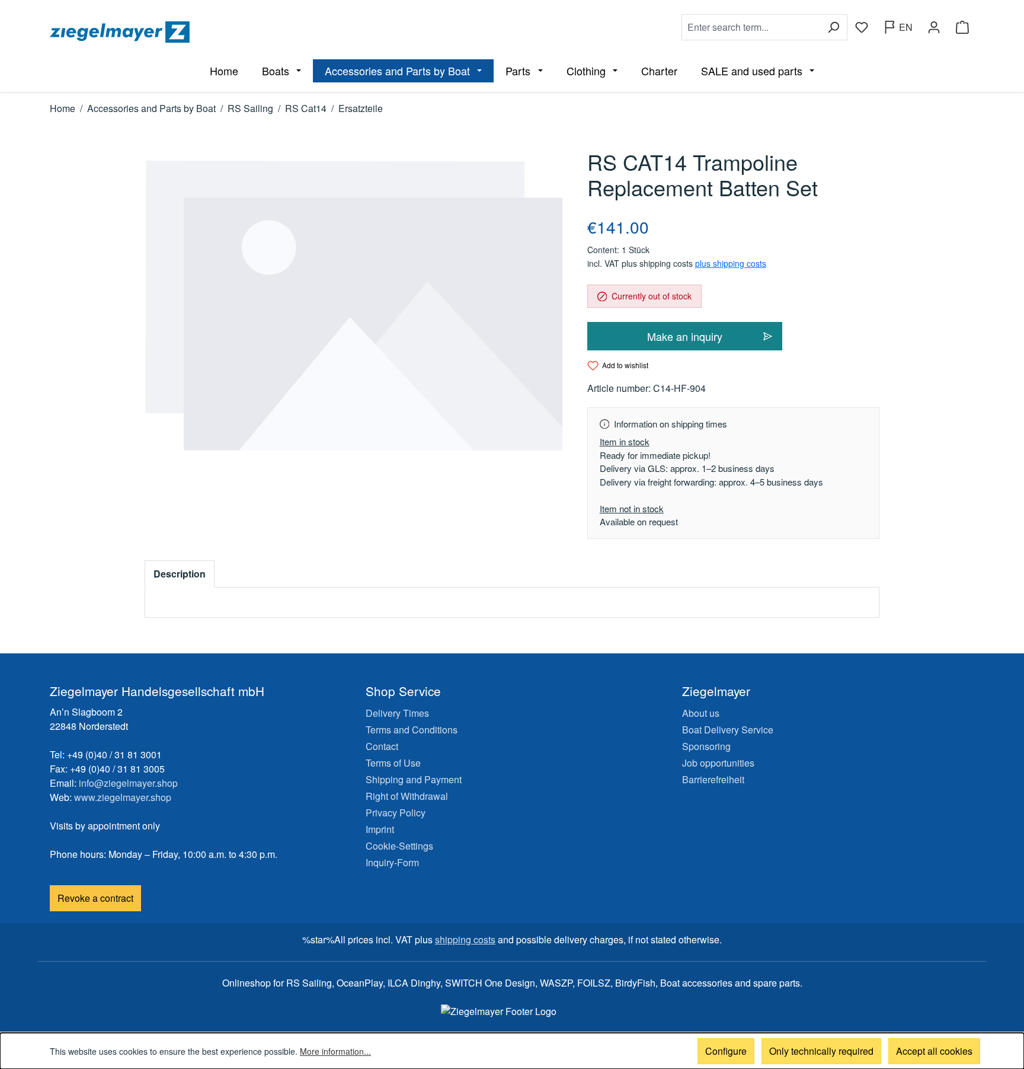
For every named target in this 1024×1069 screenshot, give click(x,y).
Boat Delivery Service (727, 729)
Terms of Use (393, 763)
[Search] (833, 27)
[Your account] (934, 27)
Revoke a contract (95, 898)
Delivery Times (397, 713)
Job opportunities (718, 763)
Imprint (380, 829)
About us (700, 713)
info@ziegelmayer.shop (128, 783)
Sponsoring (706, 746)
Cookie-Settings (399, 846)
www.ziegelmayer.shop (122, 797)
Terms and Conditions (411, 729)
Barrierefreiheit (713, 779)
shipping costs (465, 939)
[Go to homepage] (278, 32)
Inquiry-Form (392, 862)
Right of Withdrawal (407, 796)
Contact (382, 746)
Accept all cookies (934, 1051)
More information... (335, 1051)
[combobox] (750, 27)
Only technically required (821, 1051)
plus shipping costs (730, 263)
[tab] (180, 574)
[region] (354, 305)
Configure (726, 1051)
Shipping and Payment (414, 779)
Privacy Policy (395, 812)
